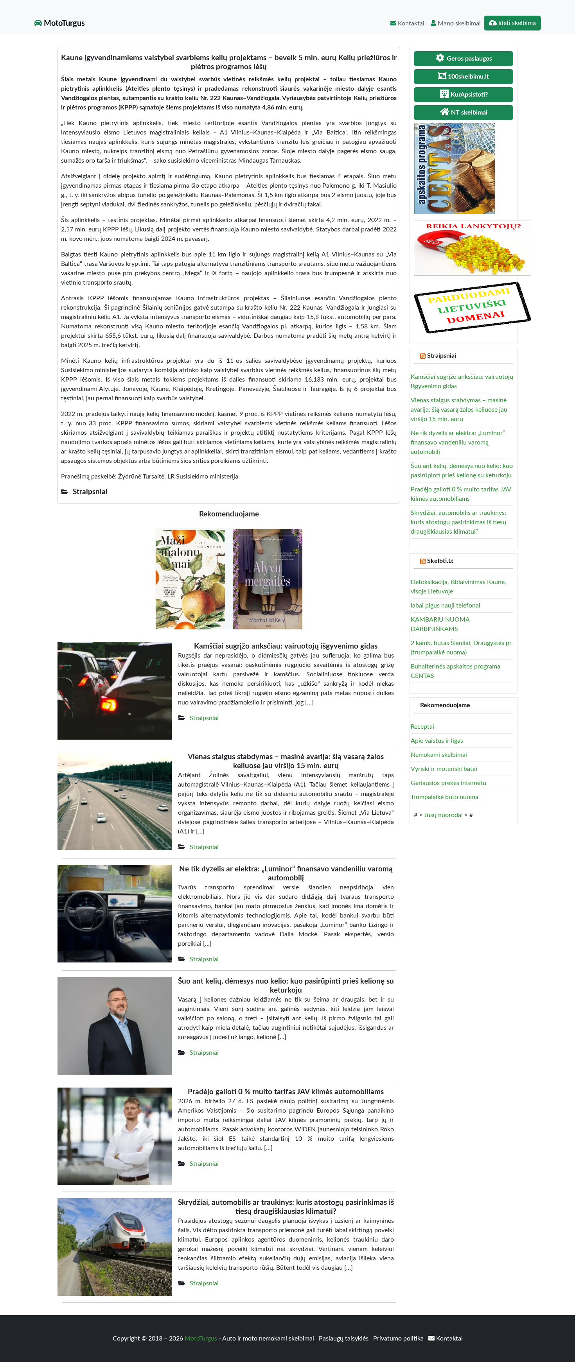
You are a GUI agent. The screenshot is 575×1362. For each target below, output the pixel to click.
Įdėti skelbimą (516, 23)
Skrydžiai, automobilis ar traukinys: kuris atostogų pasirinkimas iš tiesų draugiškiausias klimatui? (458, 522)
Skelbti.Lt (440, 561)
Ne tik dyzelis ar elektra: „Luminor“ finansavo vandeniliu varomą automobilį (458, 442)
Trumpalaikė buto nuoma (444, 797)
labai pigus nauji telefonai (445, 605)
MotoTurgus (63, 23)
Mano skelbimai (458, 23)
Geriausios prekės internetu (448, 783)
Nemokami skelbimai (439, 755)
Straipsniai (204, 718)
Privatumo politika (399, 1338)
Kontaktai (410, 23)
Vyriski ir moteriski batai (444, 769)
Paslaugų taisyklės (344, 1338)
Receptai (422, 727)
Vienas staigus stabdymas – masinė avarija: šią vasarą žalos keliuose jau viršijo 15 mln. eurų (459, 409)
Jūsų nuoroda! (443, 815)
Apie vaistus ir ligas (437, 741)
